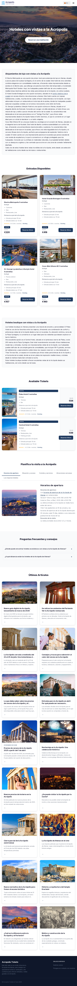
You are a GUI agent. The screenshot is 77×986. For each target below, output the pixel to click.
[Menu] (73, 3)
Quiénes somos (58, 965)
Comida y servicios (46, 473)
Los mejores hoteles (11, 478)
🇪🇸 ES (66, 3)
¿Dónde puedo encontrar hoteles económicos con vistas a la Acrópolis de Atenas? (35, 549)
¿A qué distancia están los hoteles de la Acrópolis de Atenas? (28, 557)
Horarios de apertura (11, 473)
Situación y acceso (28, 473)
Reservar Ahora (27, 230)
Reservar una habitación (38, 40)
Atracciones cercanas (64, 473)
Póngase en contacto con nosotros (64, 968)
